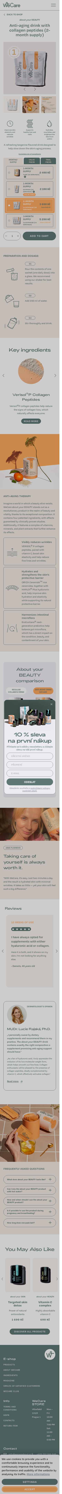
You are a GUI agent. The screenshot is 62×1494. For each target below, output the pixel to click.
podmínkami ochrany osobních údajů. (36, 789)
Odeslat (29, 782)
